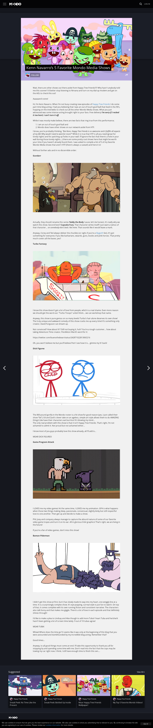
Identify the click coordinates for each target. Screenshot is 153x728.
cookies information (53, 725)
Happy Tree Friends (101, 104)
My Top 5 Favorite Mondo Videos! (128, 702)
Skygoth (99, 233)
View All (140, 672)
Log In (147, 4)
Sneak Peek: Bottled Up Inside (57, 702)
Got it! (146, 724)
